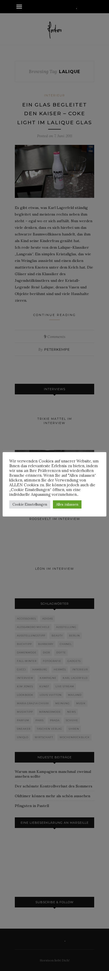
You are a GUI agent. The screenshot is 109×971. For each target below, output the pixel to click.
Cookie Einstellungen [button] (29, 504)
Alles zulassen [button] (67, 504)
